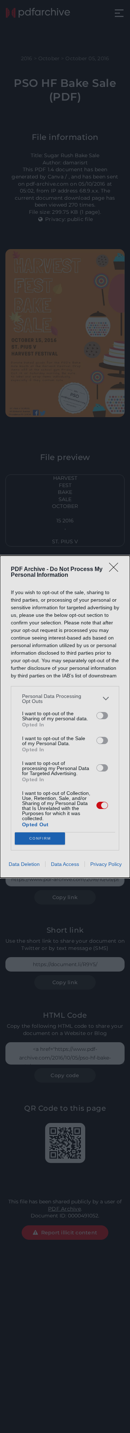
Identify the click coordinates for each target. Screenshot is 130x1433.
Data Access (65, 864)
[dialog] (65, 717)
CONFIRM (40, 838)
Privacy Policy (106, 864)
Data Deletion (24, 864)
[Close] (116, 569)
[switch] (102, 715)
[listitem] (65, 699)
